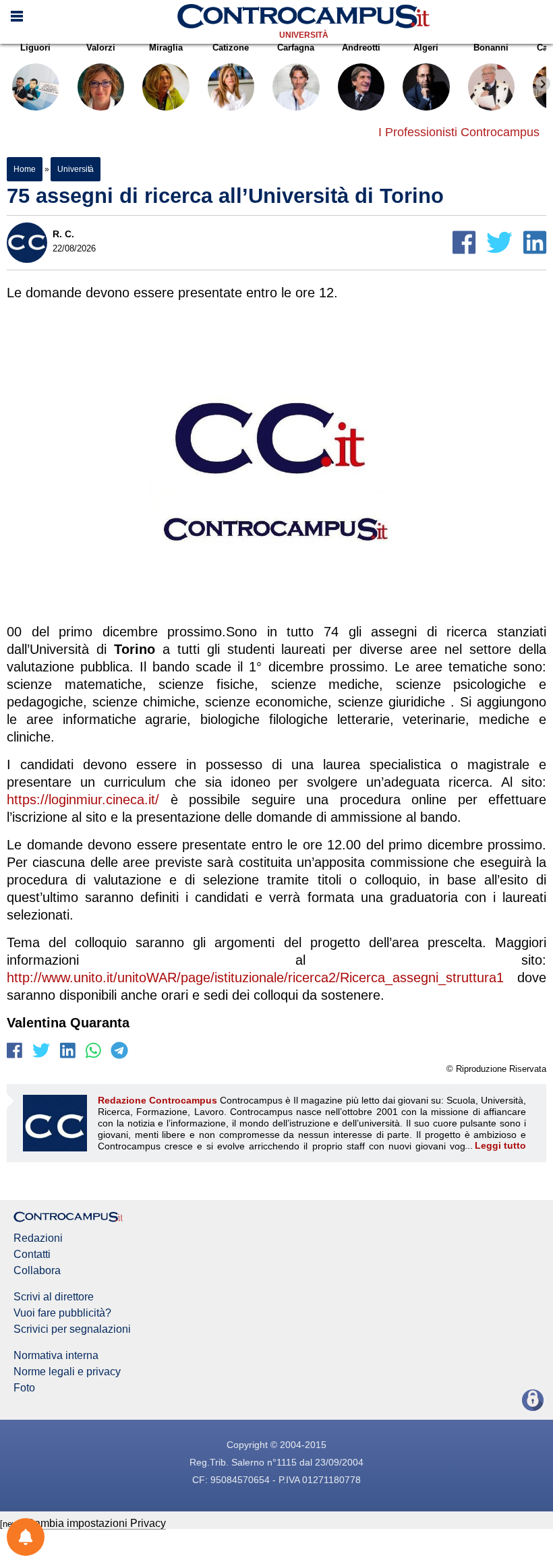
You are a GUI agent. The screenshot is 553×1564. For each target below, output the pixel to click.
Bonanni (490, 47)
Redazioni (38, 1238)
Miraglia (166, 47)
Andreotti (361, 47)
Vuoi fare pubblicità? (62, 1313)
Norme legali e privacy (67, 1371)
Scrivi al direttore (53, 1297)
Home (24, 169)
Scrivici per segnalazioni (72, 1329)
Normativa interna (55, 1355)
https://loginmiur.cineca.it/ (83, 799)
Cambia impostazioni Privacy (96, 1523)
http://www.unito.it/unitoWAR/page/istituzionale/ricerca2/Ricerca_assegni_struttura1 (255, 977)
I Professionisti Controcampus (459, 132)
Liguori (35, 47)
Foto (24, 1388)
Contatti (32, 1254)
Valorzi (100, 47)
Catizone (230, 47)
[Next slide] (542, 83)
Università (303, 35)
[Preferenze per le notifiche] (26, 1537)
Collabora (37, 1270)
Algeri (425, 47)
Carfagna (295, 47)
